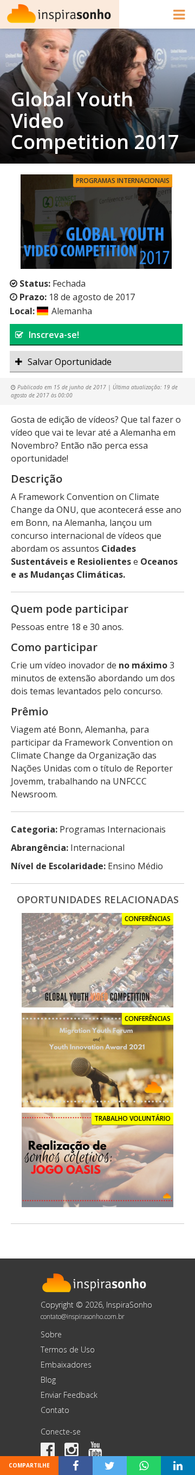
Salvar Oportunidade (70, 362)
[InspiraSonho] (59, 14)
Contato (55, 1410)
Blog (48, 1380)
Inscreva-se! (54, 335)
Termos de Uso (68, 1349)
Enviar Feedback (69, 1395)
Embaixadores (66, 1364)
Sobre (51, 1334)
